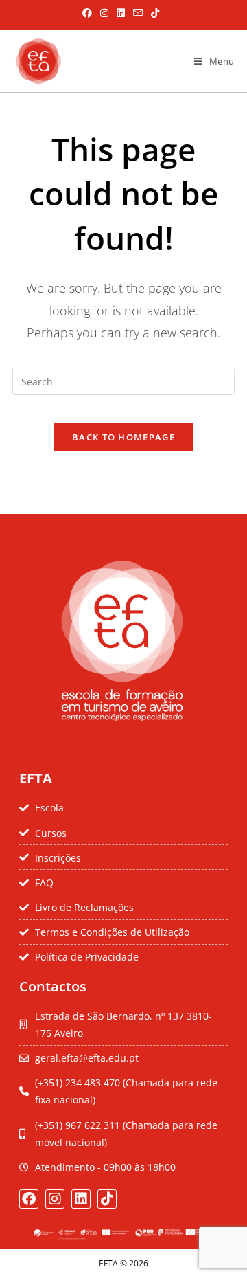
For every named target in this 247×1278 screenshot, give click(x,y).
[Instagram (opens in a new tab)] (104, 13)
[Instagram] (54, 1199)
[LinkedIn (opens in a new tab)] (121, 13)
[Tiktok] (107, 1199)
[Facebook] (28, 1199)
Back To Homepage (123, 437)
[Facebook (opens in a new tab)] (87, 13)
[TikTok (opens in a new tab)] (153, 13)
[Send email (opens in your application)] (138, 13)
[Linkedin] (81, 1199)
